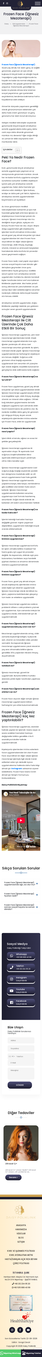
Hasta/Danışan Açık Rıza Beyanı (21, 1259)
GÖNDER (20, 1085)
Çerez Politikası (21, 1263)
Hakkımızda (21, 1229)
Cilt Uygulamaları (18, 24)
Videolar (21, 1234)
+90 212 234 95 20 (22, 1284)
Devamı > (13, 1177)
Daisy (7, 24)
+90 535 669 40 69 (22, 1287)
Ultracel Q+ (11, 1164)
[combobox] (12, 1056)
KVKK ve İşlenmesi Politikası (21, 1251)
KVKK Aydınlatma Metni (21, 1255)
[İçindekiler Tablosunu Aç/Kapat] (16, 150)
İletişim (21, 1242)
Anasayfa (21, 1225)
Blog (21, 1238)
